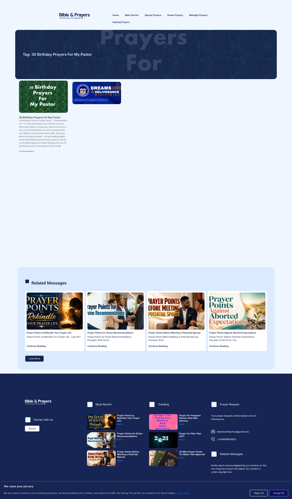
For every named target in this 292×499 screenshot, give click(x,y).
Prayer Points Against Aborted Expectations (232, 332)
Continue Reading (36, 346)
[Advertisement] (226, 102)
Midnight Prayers (198, 15)
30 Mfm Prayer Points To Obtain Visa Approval (192, 453)
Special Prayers (153, 15)
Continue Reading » (27, 151)
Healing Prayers (121, 22)
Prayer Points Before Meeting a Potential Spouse (174, 332)
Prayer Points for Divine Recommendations (110, 332)
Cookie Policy (183, 493)
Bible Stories (132, 15)
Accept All (278, 493)
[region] (146, 490)
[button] (34, 359)
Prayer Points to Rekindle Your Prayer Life (49, 332)
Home (116, 15)
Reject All (258, 493)
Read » (120, 424)
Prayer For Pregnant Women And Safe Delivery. (190, 418)
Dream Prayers (175, 15)
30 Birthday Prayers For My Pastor (40, 117)
